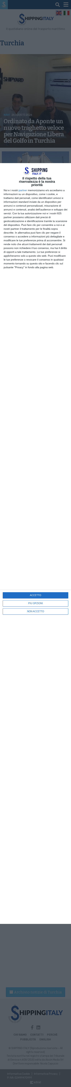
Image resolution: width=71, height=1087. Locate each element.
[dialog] (35, 543)
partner (23, 190)
